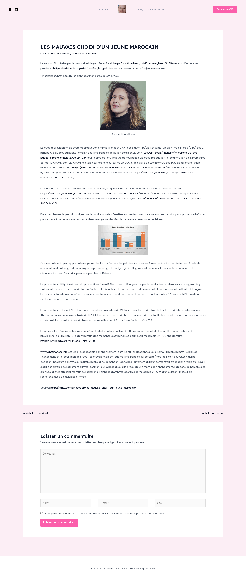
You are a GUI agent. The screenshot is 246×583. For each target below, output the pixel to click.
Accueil (103, 9)
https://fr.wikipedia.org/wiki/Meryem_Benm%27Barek (145, 63)
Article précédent (35, 413)
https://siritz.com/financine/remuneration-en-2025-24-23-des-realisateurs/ (119, 167)
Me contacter (156, 9)
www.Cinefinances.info (54, 352)
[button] (225, 9)
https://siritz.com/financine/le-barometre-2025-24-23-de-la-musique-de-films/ (90, 193)
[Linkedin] (16, 9)
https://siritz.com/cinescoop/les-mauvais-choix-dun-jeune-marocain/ (93, 387)
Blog (140, 9)
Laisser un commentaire (55, 53)
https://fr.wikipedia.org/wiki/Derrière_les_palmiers (83, 68)
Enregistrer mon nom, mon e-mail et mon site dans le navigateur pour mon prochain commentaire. (105, 513)
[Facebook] (10, 9)
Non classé (78, 53)
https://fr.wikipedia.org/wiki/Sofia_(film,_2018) (68, 341)
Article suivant (212, 413)
